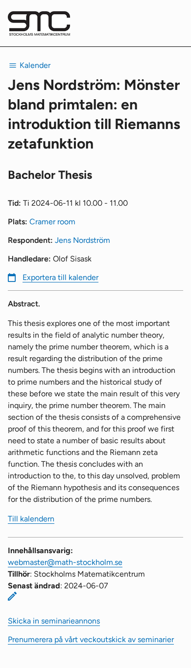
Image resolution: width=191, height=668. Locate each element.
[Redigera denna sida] (12, 596)
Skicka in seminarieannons (54, 620)
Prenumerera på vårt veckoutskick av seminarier (91, 639)
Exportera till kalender (60, 277)
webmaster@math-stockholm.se (65, 562)
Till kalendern (31, 518)
